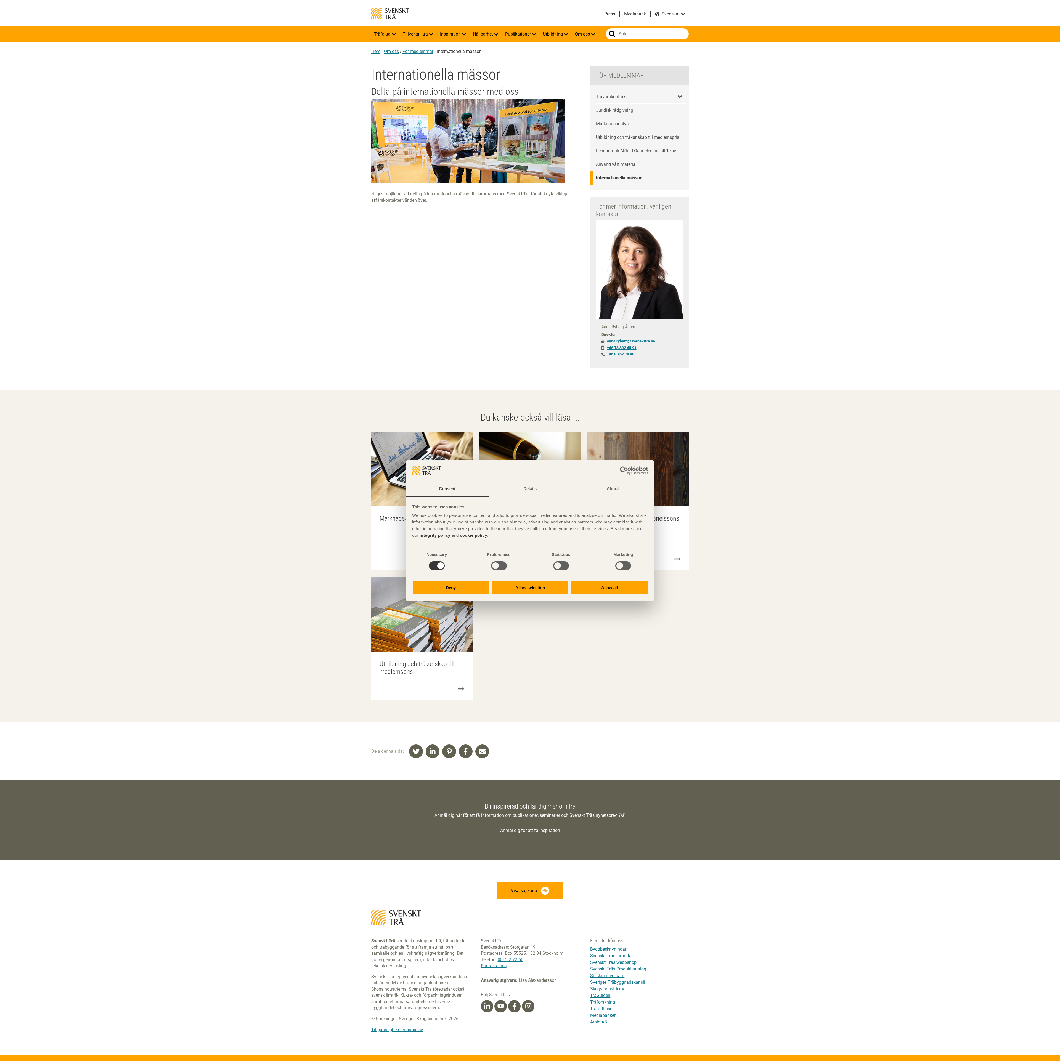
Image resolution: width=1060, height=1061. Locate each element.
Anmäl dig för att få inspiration (530, 830)
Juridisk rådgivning (614, 110)
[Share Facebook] (466, 751)
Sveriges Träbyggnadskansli (617, 982)
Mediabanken (603, 1015)
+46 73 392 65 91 (622, 347)
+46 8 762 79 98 (620, 354)
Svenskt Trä (390, 13)
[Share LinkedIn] (432, 751)
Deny (451, 587)
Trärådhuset (602, 1008)
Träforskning (602, 1002)
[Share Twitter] (416, 751)
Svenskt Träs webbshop (613, 962)
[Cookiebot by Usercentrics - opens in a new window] (624, 470)
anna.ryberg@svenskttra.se (631, 341)
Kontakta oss (494, 965)
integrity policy (435, 535)
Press (609, 14)
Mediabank (635, 14)
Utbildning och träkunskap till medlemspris (637, 137)
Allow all (609, 587)
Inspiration (451, 34)
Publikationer (518, 34)
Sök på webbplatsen (612, 33)
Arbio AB (598, 1022)
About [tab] (613, 488)
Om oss (583, 34)
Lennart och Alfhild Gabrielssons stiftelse (636, 150)
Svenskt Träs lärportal (611, 955)
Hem (375, 51)
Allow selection (530, 587)
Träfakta (383, 34)
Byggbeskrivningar (608, 949)
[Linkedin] (487, 1006)
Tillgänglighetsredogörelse (397, 1029)
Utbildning (553, 34)
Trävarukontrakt (611, 96)
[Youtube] (501, 1006)
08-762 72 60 (510, 959)
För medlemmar (417, 51)
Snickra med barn (607, 975)
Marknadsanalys (612, 123)
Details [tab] (530, 488)
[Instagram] (528, 1006)
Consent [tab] (447, 488)
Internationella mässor (619, 177)
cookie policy (473, 535)
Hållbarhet (483, 34)
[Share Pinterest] (449, 751)
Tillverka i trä (416, 34)
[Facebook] (514, 1006)
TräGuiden (600, 995)
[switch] (499, 565)
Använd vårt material (616, 164)
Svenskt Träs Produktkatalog (618, 969)
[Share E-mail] (482, 751)
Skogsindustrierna (608, 988)
